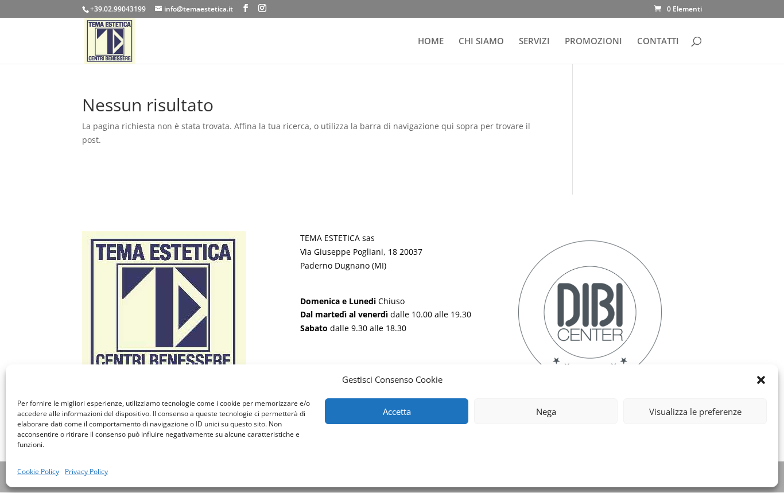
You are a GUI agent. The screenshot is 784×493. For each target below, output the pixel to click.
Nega (546, 411)
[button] (761, 380)
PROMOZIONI (593, 41)
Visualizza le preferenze (695, 411)
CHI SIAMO (481, 41)
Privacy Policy (86, 471)
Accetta (397, 411)
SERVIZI (534, 41)
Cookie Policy (38, 471)
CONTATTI (658, 41)
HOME (431, 41)
